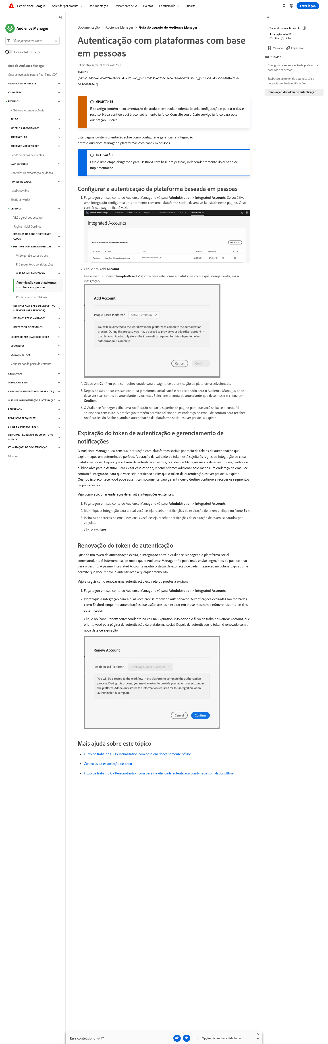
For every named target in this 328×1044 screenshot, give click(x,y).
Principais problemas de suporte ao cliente (30, 437)
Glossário (13, 456)
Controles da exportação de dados (108, 763)
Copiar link (297, 48)
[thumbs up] (177, 1038)
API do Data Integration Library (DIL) (31, 391)
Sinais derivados (20, 200)
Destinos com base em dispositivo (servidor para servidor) (34, 308)
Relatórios (15, 373)
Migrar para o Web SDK (22, 83)
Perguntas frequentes (22, 418)
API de (14, 119)
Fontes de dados (21, 181)
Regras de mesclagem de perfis (30, 337)
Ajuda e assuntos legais (23, 427)
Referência (15, 409)
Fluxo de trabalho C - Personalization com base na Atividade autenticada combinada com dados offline (159, 773)
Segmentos (18, 345)
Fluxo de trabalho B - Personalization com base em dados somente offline (137, 754)
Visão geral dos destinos (28, 217)
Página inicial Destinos (27, 226)
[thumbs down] (186, 1038)
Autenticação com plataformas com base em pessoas (37, 284)
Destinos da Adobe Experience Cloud (32, 236)
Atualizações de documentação (28, 447)
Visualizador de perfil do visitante (31, 364)
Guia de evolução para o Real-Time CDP (33, 75)
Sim (277, 38)
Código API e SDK (18, 382)
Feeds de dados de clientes (27, 155)
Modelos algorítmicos (25, 128)
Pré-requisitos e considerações (34, 264)
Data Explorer (20, 163)
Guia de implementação (30, 273)
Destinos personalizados (29, 318)
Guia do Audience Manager (26, 66)
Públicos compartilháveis (31, 297)
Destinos (16, 208)
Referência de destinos (28, 327)
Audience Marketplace (25, 146)
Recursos (14, 101)
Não (288, 38)
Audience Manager (119, 27)
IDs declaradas (20, 191)
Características (21, 354)
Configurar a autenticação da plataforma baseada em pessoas (293, 67)
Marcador (278, 48)
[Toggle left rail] (60, 17)
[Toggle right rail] (267, 17)
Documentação (89, 27)
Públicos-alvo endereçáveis (27, 110)
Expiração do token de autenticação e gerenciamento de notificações (291, 81)
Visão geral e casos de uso (32, 255)
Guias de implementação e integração (31, 400)
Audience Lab (19, 137)
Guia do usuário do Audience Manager (168, 27)
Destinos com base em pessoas (32, 246)
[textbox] (32, 41)
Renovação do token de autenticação (292, 92)
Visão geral (15, 92)
